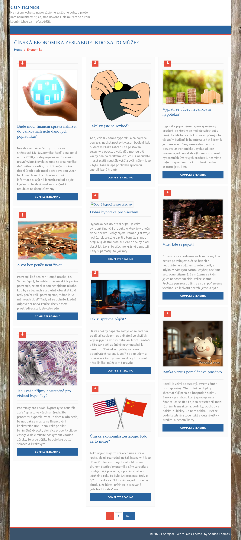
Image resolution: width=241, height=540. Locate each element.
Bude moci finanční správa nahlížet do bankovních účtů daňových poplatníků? (46, 131)
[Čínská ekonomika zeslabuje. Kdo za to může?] (120, 413)
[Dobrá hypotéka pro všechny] (112, 204)
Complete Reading (47, 196)
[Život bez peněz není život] (47, 240)
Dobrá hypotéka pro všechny (114, 212)
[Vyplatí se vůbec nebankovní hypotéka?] (193, 87)
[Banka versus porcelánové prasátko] (193, 343)
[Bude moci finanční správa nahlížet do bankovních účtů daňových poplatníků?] (47, 95)
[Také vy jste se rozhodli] (120, 95)
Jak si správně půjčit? (108, 319)
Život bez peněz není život (39, 264)
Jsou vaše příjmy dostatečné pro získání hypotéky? (44, 393)
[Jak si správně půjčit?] (120, 297)
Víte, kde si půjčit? (178, 244)
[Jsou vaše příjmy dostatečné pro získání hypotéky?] (47, 363)
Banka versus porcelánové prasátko (192, 371)
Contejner (25, 7)
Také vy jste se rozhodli (110, 126)
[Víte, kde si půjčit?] (193, 219)
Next (129, 516)
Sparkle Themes (219, 534)
